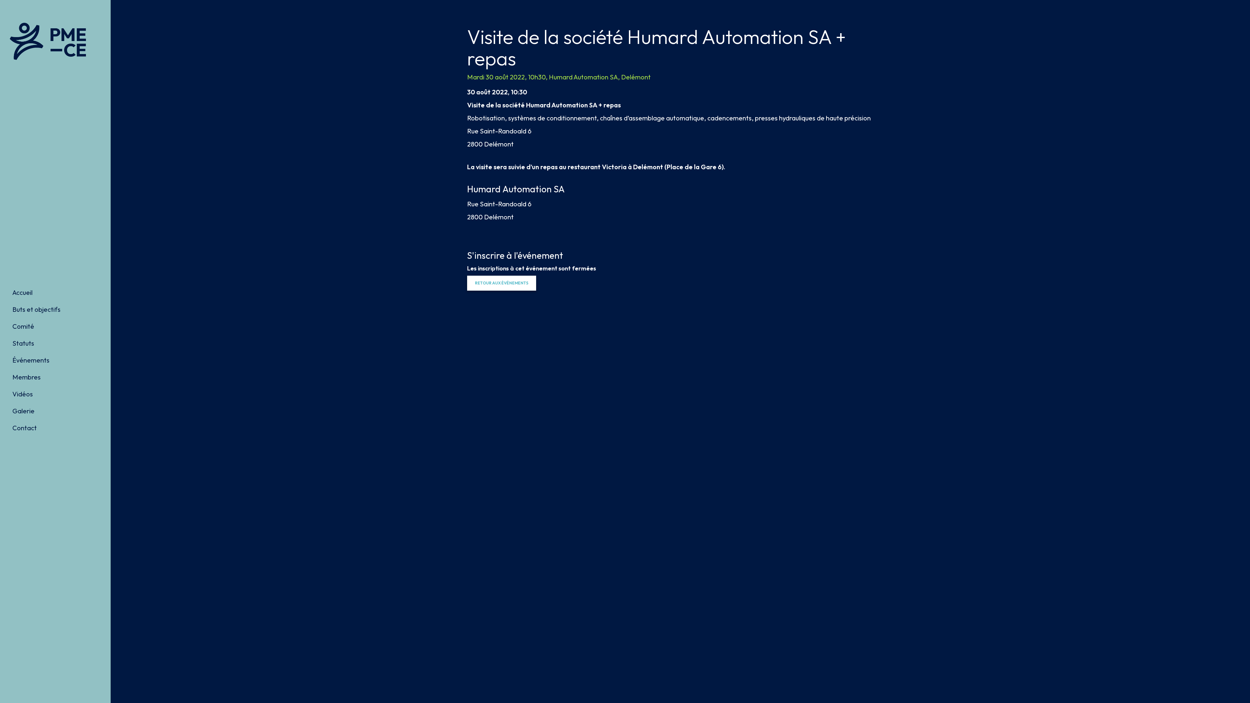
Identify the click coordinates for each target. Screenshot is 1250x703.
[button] (501, 283)
